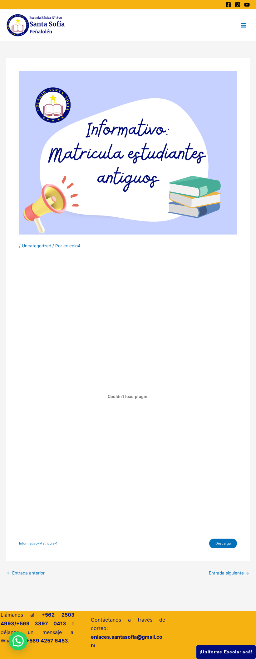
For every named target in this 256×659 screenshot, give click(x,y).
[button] (18, 641)
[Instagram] (237, 4)
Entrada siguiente (229, 573)
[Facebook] (228, 4)
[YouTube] (247, 4)
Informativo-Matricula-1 (38, 543)
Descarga (223, 543)
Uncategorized (36, 245)
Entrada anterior (26, 573)
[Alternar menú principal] (243, 25)
